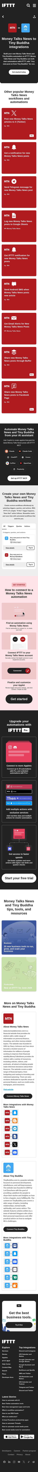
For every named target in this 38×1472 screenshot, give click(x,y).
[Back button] (3, 16)
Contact (11, 1454)
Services (5, 1351)
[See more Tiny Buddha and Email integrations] (11, 1261)
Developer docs (7, 1377)
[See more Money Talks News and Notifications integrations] (11, 1112)
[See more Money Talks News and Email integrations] (11, 1152)
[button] (34, 5)
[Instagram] (14, 1462)
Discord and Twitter (26, 1390)
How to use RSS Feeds (10, 1413)
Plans (4, 1374)
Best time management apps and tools (16, 1407)
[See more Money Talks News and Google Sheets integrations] (11, 1136)
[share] (34, 16)
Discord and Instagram (27, 1351)
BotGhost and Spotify (27, 1370)
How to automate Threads (11, 1423)
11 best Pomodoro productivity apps (15, 1420)
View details (10, 548)
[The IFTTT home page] (8, 5)
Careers (17, 1451)
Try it (31, 548)
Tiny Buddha (19, 43)
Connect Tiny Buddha (15, 1229)
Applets (5, 1357)
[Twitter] (24, 1462)
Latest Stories (9, 1397)
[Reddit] (33, 1462)
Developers (6, 1451)
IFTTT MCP (6, 1361)
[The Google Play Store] (27, 1437)
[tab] (4, 526)
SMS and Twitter (25, 1373)
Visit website (8, 1089)
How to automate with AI (11, 1400)
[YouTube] (19, 1462)
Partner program (29, 1451)
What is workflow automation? (13, 1410)
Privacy (20, 1454)
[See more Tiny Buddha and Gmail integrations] (11, 1245)
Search (4, 1370)
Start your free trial (19, 878)
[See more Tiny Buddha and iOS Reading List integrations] (11, 1269)
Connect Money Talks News (18, 1096)
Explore (6, 1347)
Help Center (6, 1364)
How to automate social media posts (15, 1426)
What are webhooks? (9, 1416)
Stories (4, 1354)
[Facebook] (4, 1462)
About (27, 1454)
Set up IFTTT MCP (19, 478)
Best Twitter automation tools (12, 1403)
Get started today (19, 72)
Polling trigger (16, 542)
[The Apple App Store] (11, 1437)
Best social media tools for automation (16, 1430)
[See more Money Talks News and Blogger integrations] (11, 1120)
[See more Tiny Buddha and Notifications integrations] (11, 1253)
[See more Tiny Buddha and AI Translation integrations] (11, 1285)
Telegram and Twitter (26, 1387)
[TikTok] (29, 1462)
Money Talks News (17, 39)
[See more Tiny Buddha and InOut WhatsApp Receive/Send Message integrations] (11, 1277)
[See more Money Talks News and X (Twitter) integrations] (11, 1144)
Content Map (6, 1367)
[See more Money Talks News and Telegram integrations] (11, 1128)
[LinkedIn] (9, 1462)
